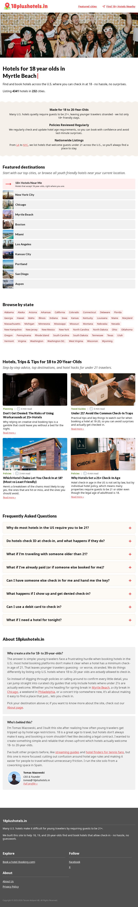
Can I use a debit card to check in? (33, 606)
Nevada (115, 323)
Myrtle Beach (101, 687)
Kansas (75, 318)
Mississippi (60, 323)
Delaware (105, 312)
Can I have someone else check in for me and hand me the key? (58, 580)
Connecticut (89, 312)
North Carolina (81, 329)
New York (64, 329)
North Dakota (100, 329)
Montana (88, 323)
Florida (117, 312)
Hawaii (20, 318)
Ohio (114, 329)
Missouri (74, 323)
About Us (8, 881)
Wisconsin (92, 341)
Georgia (8, 318)
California (60, 312)
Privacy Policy (11, 886)
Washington (36, 341)
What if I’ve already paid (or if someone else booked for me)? (55, 567)
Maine (114, 318)
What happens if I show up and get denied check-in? (48, 593)
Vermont (9, 341)
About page (15, 707)
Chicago (12, 692)
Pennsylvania (24, 335)
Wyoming (107, 341)
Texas (110, 335)
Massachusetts (12, 323)
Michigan (29, 323)
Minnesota (44, 323)
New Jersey (32, 329)
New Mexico (48, 329)
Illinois (42, 318)
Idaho (31, 318)
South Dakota (80, 335)
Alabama (9, 312)
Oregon (8, 335)
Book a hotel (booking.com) (19, 862)
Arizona (33, 312)
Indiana (54, 318)
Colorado (74, 312)
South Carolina (61, 335)
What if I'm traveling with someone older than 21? (47, 554)
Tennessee (97, 335)
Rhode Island (42, 335)
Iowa (64, 318)
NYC (25, 145)
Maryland (127, 318)
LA (17, 145)
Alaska (21, 312)
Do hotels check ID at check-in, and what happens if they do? (55, 541)
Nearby (120, 6)
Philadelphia (46, 692)
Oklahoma (126, 329)
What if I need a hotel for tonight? (34, 620)
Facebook (74, 862)
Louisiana (102, 318)
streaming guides (67, 752)
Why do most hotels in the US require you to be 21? (47, 527)
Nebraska (102, 323)
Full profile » (30, 783)
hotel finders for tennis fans (105, 752)
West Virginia (76, 341)
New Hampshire (13, 329)
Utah (120, 335)
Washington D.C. (56, 341)
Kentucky (88, 318)
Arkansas (46, 312)
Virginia (22, 341)
